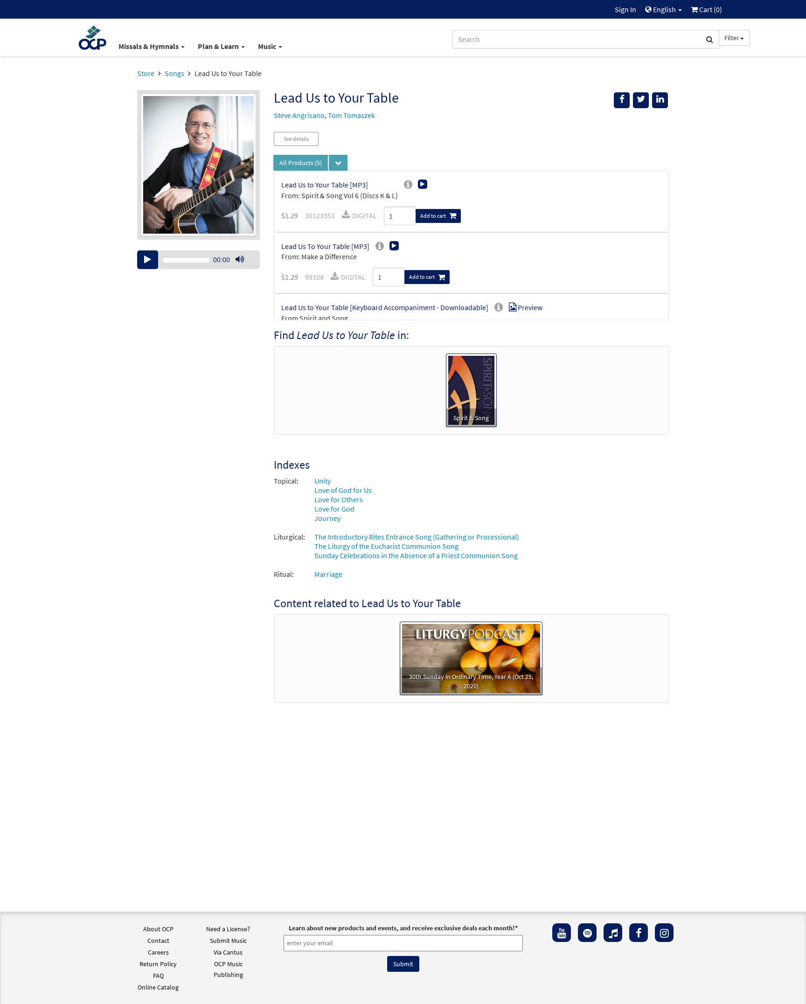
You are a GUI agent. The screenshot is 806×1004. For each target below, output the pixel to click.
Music (268, 46)
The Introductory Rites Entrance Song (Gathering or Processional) (416, 536)
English (664, 9)
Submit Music (228, 940)
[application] (198, 259)
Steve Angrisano (299, 115)
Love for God (334, 508)
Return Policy (158, 964)
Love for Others (338, 499)
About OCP (158, 929)
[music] (613, 932)
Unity (322, 480)
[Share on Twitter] (641, 100)
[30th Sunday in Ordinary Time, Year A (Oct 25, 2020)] (471, 657)
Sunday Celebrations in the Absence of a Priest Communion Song (416, 555)
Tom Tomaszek (351, 115)
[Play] (147, 259)
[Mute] (240, 260)
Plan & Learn (219, 46)
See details (296, 138)
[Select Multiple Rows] (338, 163)
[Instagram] (664, 932)
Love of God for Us (343, 490)
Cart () (710, 9)
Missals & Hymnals (149, 46)
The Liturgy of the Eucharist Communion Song (386, 546)
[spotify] (587, 932)
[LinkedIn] (660, 100)
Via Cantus (228, 952)
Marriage (328, 574)
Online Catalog (158, 987)
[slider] (244, 269)
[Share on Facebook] (622, 100)
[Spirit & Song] (471, 389)
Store (145, 73)
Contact (158, 940)
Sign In (625, 9)
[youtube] (561, 932)
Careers (158, 952)
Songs (174, 73)
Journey (327, 518)
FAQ (158, 975)
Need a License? (228, 929)
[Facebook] (638, 932)
